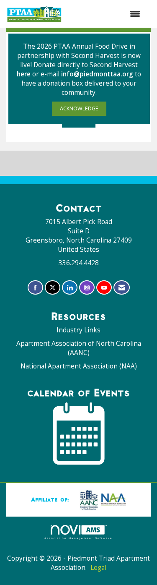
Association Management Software (78, 538)
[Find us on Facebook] (35, 287)
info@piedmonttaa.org (97, 74)
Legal (98, 567)
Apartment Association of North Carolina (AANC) (78, 348)
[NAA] (101, 499)
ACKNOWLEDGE (79, 108)
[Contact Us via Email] (121, 287)
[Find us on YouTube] (104, 287)
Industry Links (78, 330)
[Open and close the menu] (105, 13)
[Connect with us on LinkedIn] (69, 287)
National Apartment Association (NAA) (79, 366)
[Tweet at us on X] (52, 287)
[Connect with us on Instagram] (87, 287)
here (24, 74)
